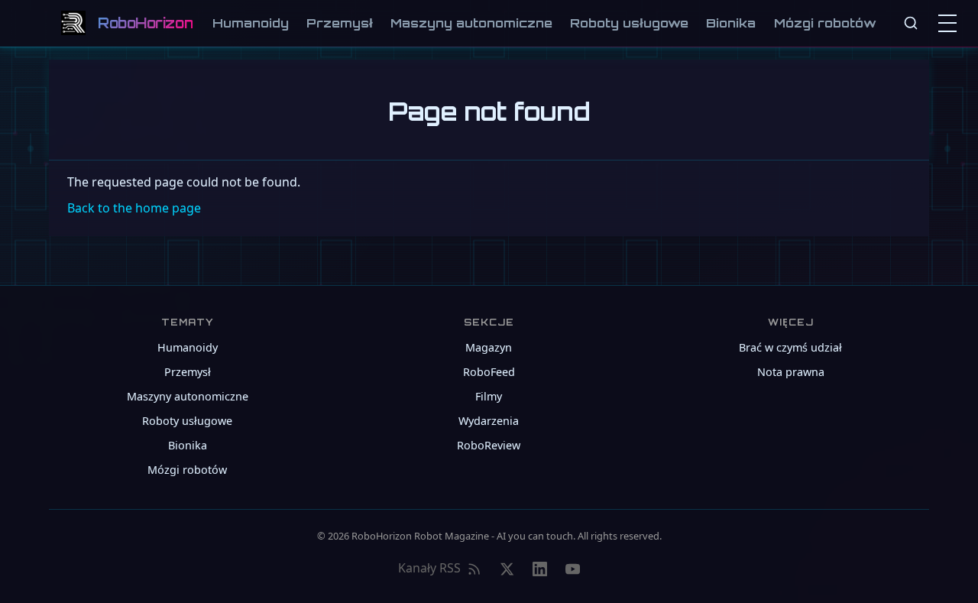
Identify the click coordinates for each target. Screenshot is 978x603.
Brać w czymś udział (790, 347)
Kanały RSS (429, 567)
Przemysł (339, 23)
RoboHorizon (145, 23)
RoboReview (488, 445)
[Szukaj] (910, 23)
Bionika (731, 23)
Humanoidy (250, 23)
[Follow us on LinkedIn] (539, 569)
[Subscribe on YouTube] (572, 569)
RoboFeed (489, 372)
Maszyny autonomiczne (471, 23)
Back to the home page (134, 207)
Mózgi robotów (825, 23)
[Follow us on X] (507, 569)
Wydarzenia (488, 420)
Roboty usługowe (629, 23)
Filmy (488, 396)
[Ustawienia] (950, 23)
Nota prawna (790, 372)
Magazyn (488, 347)
